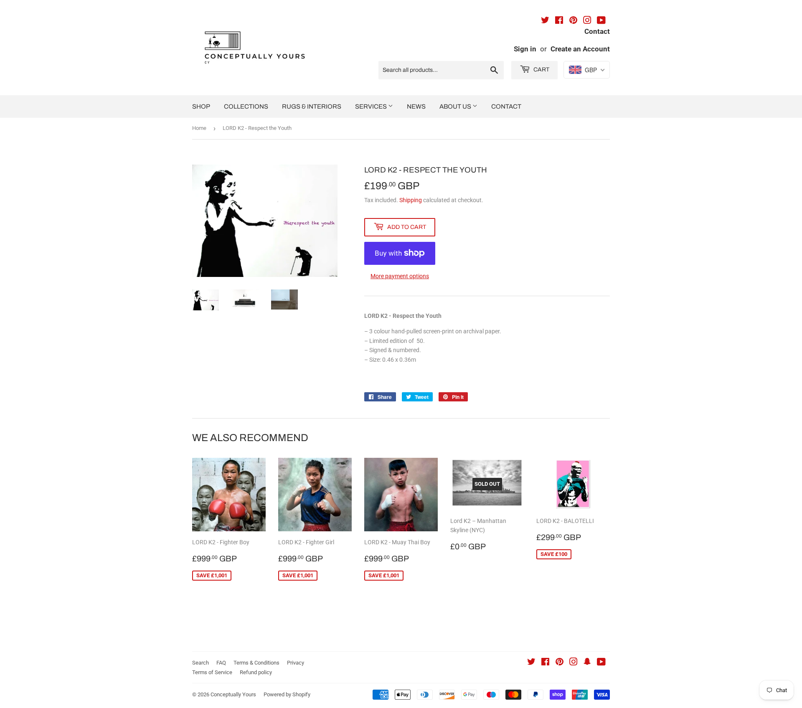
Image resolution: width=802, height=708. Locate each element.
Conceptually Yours (233, 694)
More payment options (400, 276)
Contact (506, 106)
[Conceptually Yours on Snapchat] (587, 663)
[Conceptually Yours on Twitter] (531, 663)
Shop (201, 106)
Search (200, 663)
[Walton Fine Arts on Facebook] (559, 21)
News (416, 106)
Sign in (525, 49)
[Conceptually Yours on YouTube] (601, 663)
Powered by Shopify (287, 694)
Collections (246, 106)
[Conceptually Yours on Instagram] (573, 663)
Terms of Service (212, 672)
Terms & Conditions (256, 663)
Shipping (410, 200)
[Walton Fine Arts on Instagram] (587, 21)
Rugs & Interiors (311, 106)
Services (371, 106)
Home (199, 128)
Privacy (295, 663)
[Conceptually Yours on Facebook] (545, 663)
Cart (540, 69)
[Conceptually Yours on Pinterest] (559, 663)
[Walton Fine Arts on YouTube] (601, 21)
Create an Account (580, 49)
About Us (455, 106)
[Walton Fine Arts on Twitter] (545, 21)
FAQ (221, 663)
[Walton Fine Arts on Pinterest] (573, 21)
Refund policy (256, 672)
